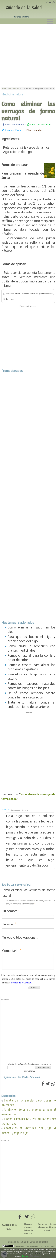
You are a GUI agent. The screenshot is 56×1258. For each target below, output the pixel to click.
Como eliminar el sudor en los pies (31, 630)
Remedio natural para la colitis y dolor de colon (31, 658)
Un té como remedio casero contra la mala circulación (31, 695)
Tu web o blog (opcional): (20, 937)
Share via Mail (34, 130)
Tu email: (9, 924)
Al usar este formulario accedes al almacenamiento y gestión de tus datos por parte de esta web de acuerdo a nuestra (28, 979)
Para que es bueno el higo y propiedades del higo (31, 639)
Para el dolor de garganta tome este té (31, 676)
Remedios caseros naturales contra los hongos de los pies (31, 686)
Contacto (28, 1227)
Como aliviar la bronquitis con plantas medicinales (31, 648)
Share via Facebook (15, 124)
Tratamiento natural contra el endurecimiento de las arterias (31, 705)
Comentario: (11, 951)
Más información (36, 1256)
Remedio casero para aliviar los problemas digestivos (31, 667)
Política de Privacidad (28, 1232)
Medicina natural (12, 94)
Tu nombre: (10, 911)
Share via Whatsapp (40, 124)
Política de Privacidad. (21, 983)
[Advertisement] (28, 54)
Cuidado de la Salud (24, 7)
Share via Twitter (13, 130)
